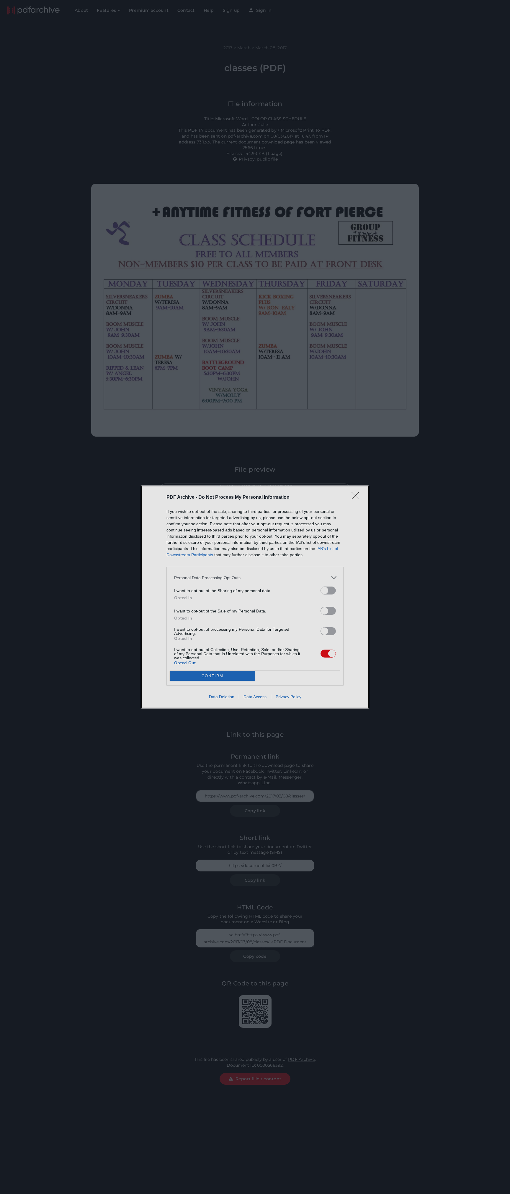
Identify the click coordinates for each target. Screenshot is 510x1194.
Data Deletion (221, 696)
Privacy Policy (288, 696)
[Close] (357, 497)
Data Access (255, 696)
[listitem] (255, 577)
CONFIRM (212, 676)
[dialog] (255, 597)
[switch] (328, 590)
